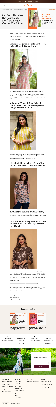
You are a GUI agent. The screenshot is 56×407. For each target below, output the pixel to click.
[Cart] (53, 5)
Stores (16, 395)
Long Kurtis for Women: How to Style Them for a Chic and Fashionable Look (37, 328)
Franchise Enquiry (18, 385)
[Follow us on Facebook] (42, 387)
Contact (16, 398)
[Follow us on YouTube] (48, 387)
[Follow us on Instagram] (45, 387)
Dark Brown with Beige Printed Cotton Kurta (37, 271)
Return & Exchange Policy (19, 390)
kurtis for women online (17, 297)
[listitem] (17, 299)
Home (3, 9)
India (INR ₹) (5, 403)
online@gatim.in (8, 391)
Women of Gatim (18, 397)
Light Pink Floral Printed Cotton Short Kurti (31, 211)
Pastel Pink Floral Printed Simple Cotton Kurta (34, 91)
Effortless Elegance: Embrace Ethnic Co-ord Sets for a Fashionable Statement (17, 328)
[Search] (4, 5)
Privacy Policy (17, 383)
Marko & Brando (17, 403)
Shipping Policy (18, 391)
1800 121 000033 (8, 393)
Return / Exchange (18, 388)
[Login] (50, 5)
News (6, 9)
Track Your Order (18, 386)
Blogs (16, 393)
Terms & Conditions (18, 381)
